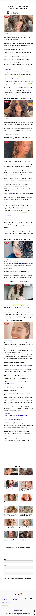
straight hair (27, 92)
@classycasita (7, 413)
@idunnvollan (9, 159)
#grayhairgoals (15, 417)
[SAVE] (6, 17)
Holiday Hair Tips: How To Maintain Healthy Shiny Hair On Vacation (26, 511)
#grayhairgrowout (21, 417)
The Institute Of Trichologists (18, 304)
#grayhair (19, 415)
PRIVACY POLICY (16, 598)
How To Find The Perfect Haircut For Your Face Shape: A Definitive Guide (26, 524)
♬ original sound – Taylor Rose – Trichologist (13, 78)
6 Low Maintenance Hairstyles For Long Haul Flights (11, 474)
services (3, 603)
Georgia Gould (16, 12)
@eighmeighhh (9, 340)
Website (5, 570)
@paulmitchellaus (9, 301)
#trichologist (18, 76)
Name (5, 559)
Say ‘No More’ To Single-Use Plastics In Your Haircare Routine (26, 486)
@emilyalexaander (8, 215)
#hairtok (22, 76)
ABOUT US (4, 598)
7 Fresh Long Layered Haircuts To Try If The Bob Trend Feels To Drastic (26, 536)
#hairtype (14, 76)
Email (5, 565)
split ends (21, 365)
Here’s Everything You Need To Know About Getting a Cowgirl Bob (11, 486)
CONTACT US (4, 599)
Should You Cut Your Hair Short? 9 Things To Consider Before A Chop (11, 499)
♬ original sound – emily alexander (11, 219)
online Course (5, 605)
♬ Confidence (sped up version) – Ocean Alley (13, 419)
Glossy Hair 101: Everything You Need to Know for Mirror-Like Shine (11, 536)
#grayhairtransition (8, 417)
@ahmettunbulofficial (10, 118)
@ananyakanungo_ (10, 259)
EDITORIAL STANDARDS (17, 599)
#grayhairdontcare (24, 415)
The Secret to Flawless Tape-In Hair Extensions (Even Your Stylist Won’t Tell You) (26, 474)
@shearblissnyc (9, 33)
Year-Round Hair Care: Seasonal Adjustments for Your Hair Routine (11, 524)
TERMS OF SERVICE (5, 602)
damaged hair (24, 212)
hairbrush (18, 61)
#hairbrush (10, 76)
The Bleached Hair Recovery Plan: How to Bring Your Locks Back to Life (11, 511)
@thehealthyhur (8, 69)
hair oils (21, 263)
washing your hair (12, 193)
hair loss (10, 380)
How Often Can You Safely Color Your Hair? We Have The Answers (26, 499)
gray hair (12, 399)
